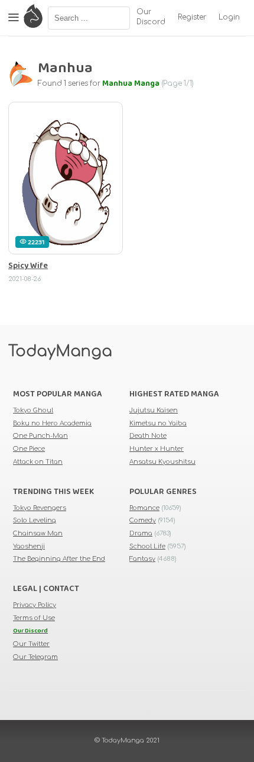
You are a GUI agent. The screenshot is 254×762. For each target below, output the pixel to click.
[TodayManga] (33, 17)
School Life (147, 546)
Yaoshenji (29, 546)
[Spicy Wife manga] (65, 178)
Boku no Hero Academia (52, 423)
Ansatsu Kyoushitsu (162, 462)
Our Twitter (31, 644)
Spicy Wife (28, 266)
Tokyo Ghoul (33, 410)
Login (229, 17)
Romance (144, 508)
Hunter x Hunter (156, 448)
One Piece (29, 448)
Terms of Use (34, 618)
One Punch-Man (40, 435)
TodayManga (60, 351)
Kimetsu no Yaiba (158, 423)
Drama (140, 533)
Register (192, 17)
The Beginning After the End (59, 559)
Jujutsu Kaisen (153, 410)
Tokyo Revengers (39, 508)
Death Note (148, 435)
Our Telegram (35, 657)
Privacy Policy (34, 605)
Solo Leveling (34, 520)
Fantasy (142, 559)
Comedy (142, 520)
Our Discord (150, 17)
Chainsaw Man (38, 533)
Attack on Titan (38, 462)
